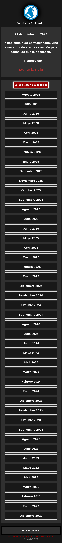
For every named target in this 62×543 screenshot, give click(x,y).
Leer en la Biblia (31, 69)
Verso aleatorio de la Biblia (31, 84)
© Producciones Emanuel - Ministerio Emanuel (31, 536)
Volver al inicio (32, 530)
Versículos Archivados (31, 23)
